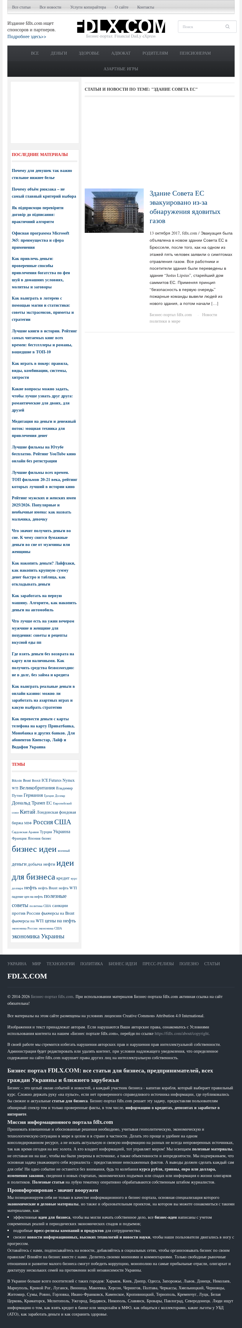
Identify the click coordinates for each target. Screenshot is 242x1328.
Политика (91, 963)
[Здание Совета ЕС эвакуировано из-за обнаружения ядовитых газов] (114, 210)
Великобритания (37, 787)
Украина (61, 831)
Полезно (189, 963)
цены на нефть (60, 920)
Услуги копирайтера (88, 7)
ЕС (49, 803)
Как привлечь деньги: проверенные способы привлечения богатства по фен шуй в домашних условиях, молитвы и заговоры (41, 272)
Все (35, 53)
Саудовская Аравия (25, 832)
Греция (49, 795)
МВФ (28, 823)
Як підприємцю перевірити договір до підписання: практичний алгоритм (37, 214)
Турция (46, 831)
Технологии (61, 963)
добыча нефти (41, 864)
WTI (15, 788)
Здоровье (89, 53)
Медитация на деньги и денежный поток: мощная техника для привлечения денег (44, 428)
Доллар (60, 795)
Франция (19, 838)
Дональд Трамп (28, 802)
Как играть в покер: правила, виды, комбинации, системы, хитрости (40, 370)
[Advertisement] (160, 144)
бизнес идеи (34, 848)
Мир (36, 963)
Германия (33, 795)
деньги (19, 863)
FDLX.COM (27, 976)
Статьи (212, 963)
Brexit (36, 780)
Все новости (50, 7)
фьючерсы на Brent (57, 913)
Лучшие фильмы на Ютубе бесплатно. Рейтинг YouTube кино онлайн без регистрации (44, 454)
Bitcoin (17, 780)
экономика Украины (38, 936)
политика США (40, 906)
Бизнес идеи (123, 963)
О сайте (121, 7)
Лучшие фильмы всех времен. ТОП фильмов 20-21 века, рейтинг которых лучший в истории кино (44, 479)
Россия (43, 821)
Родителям (155, 53)
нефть (30, 887)
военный (64, 851)
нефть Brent (48, 887)
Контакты (145, 7)
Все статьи (21, 7)
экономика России (24, 928)
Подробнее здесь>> (26, 36)
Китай (27, 811)
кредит (63, 878)
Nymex (69, 780)
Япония (34, 838)
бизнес (46, 838)
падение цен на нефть (27, 896)
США (62, 821)
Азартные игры (121, 68)
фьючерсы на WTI (28, 921)
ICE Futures (51, 780)
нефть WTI (68, 887)
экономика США (50, 928)
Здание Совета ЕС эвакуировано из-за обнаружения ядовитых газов (185, 206)
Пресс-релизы (158, 963)
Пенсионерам (195, 53)
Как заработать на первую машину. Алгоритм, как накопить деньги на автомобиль (44, 602)
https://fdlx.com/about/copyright (182, 1033)
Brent (27, 780)
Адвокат (121, 53)
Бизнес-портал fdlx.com (171, 314)
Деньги (59, 53)
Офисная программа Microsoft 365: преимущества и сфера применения (40, 240)
